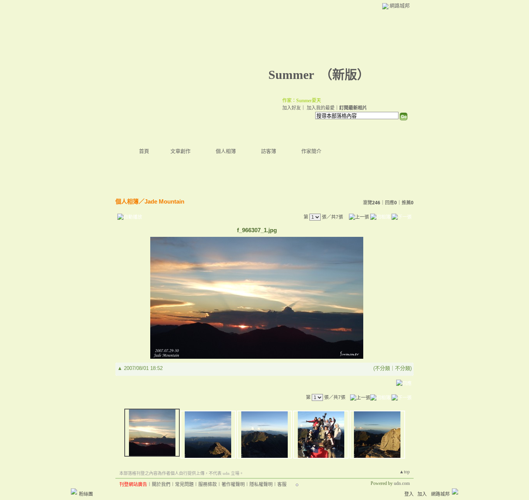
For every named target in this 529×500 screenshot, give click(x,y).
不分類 (382, 368)
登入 (409, 494)
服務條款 (207, 484)
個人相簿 (226, 151)
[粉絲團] (74, 491)
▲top (404, 471)
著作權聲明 (233, 484)
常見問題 (184, 484)
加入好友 (291, 108)
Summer (291, 75)
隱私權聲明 (261, 484)
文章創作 (180, 151)
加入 (422, 494)
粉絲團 (86, 494)
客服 (282, 484)
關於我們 (161, 484)
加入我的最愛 (321, 108)
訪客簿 (268, 151)
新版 (344, 75)
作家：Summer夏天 (301, 100)
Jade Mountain (164, 201)
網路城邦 (400, 6)
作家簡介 (311, 151)
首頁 (144, 151)
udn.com (402, 483)
